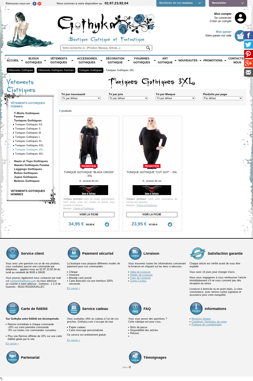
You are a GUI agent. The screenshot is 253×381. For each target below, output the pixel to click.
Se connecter (222, 17)
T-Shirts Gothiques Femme (27, 115)
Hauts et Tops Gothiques (31, 161)
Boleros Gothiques (27, 180)
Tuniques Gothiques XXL (29, 145)
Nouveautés (187, 60)
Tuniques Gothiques (90, 70)
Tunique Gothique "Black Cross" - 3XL (89, 174)
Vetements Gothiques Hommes (28, 192)
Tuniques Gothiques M (28, 132)
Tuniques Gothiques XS (28, 124)
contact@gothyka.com (23, 280)
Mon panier (223, 31)
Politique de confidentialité (207, 324)
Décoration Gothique (115, 60)
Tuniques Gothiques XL (28, 141)
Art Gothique (165, 60)
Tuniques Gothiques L (27, 136)
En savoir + (73, 288)
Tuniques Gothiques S (28, 128)
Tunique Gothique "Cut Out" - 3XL (151, 172)
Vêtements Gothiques (58, 60)
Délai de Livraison (140, 271)
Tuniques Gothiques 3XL (120, 70)
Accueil (13, 60)
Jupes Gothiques (25, 176)
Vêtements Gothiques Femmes (56, 70)
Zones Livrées (138, 280)
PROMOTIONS (212, 60)
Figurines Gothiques (141, 60)
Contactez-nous (237, 60)
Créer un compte (220, 21)
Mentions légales (201, 318)
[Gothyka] (22, 61)
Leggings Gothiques (28, 169)
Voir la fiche (88, 214)
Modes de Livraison (141, 274)
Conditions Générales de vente (209, 321)
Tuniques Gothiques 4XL (29, 153)
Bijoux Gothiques (33, 60)
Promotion (89, 166)
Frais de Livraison (140, 277)
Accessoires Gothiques (87, 60)
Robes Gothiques (26, 173)
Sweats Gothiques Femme (31, 165)
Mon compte (222, 13)
